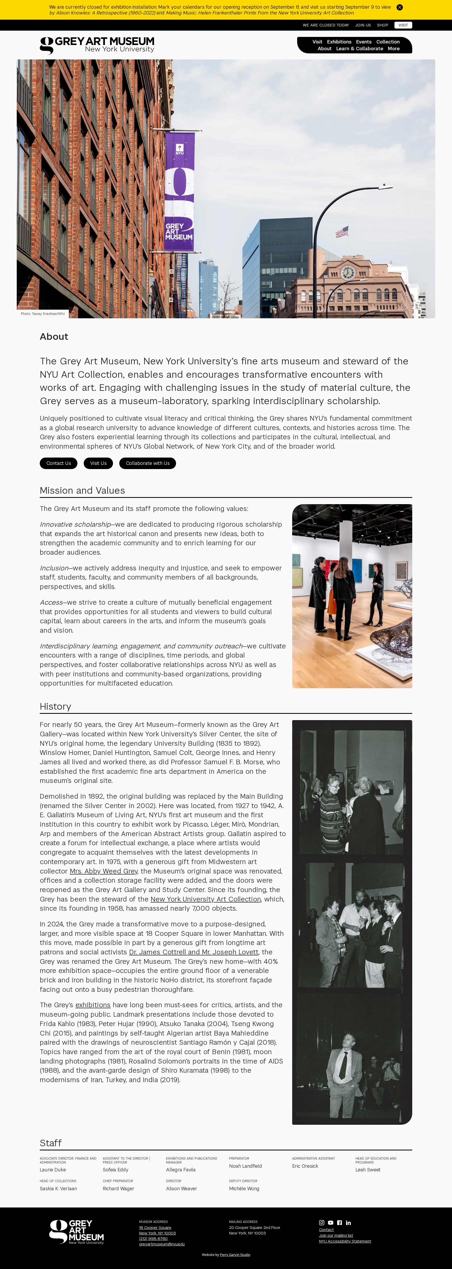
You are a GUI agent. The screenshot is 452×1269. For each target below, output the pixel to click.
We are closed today (326, 25)
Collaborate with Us (148, 463)
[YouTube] (330, 1222)
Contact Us (58, 463)
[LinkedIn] (348, 1222)
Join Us (363, 25)
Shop (382, 25)
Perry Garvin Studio (235, 1254)
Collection (388, 42)
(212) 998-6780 (153, 1238)
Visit (403, 25)
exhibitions (93, 1005)
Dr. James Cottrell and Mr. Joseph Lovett (193, 952)
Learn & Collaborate (359, 49)
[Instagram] (321, 1222)
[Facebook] (339, 1222)
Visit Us (98, 463)
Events (364, 42)
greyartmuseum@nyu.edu (162, 1244)
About (325, 49)
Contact (326, 1229)
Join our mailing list (336, 1235)
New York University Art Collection (206, 899)
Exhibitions (339, 42)
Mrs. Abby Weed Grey (103, 871)
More (394, 49)
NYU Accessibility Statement (345, 1241)
